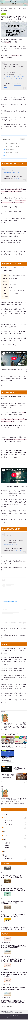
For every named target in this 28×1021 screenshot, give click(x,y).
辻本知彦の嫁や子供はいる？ (14, 143)
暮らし (14, 855)
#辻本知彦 (19, 76)
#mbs (12, 76)
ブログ (14, 835)
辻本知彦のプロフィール (12, 146)
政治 (14, 851)
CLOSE (22, 139)
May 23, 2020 (17, 178)
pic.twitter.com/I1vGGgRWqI (11, 172)
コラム (14, 828)
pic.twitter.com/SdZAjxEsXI (11, 544)
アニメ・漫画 (15, 820)
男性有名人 (4, 14)
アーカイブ (4, 1006)
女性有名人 (15, 845)
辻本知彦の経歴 (10, 149)
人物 (14, 839)
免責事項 (10, 1015)
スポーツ (14, 831)
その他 (14, 814)
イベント (15, 822)
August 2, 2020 (18, 550)
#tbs (15, 76)
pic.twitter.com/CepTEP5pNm (15, 78)
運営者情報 (17, 1015)
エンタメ (14, 817)
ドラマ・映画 (15, 824)
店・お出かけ (15, 858)
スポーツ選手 (15, 843)
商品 (15, 856)
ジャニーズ (15, 842)
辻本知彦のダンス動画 (12, 152)
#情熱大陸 (8, 76)
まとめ (8, 155)
